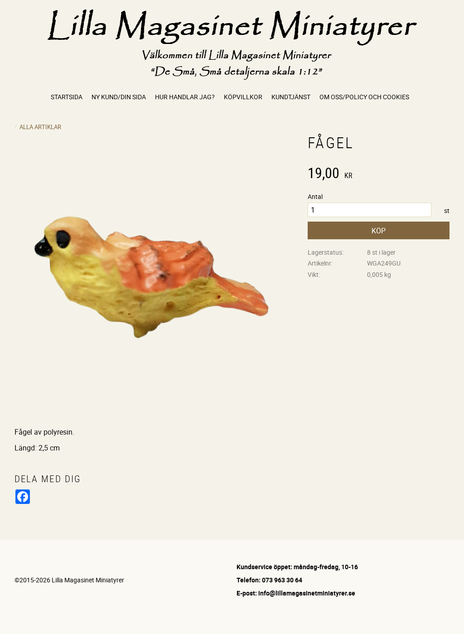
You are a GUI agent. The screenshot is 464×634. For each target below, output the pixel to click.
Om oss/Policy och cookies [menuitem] (364, 96)
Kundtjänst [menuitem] (290, 96)
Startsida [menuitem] (66, 96)
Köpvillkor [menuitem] (243, 96)
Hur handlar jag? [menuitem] (185, 96)
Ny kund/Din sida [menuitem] (119, 96)
